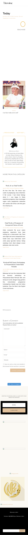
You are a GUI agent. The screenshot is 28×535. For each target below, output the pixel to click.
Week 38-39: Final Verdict (14, 186)
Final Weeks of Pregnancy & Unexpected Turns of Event (14, 224)
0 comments (12, 18)
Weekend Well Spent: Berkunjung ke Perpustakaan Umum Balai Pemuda (14, 264)
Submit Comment (17, 370)
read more (6, 208)
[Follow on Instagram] (11, 525)
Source (14, 110)
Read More (21, 29)
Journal (16, 16)
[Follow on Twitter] (14, 525)
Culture (12, 269)
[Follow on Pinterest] (17, 525)
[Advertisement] (14, 50)
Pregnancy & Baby (18, 188)
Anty (5, 16)
